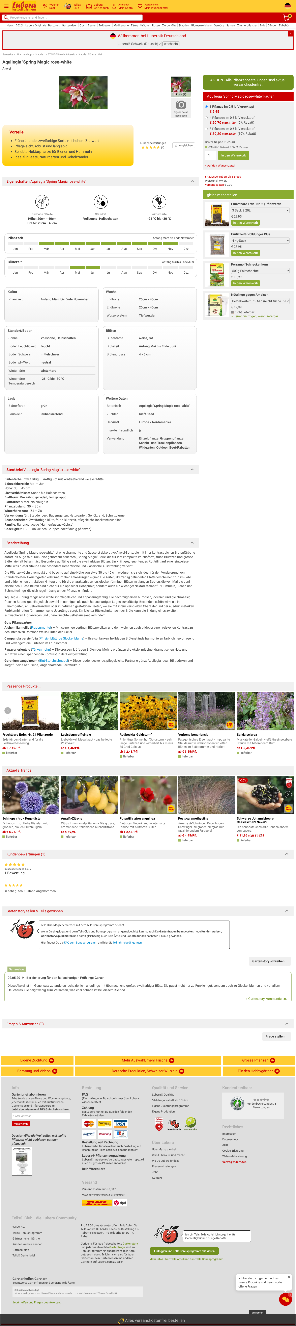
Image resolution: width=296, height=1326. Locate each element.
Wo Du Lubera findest (165, 1160)
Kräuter (145, 25)
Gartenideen (69, 25)
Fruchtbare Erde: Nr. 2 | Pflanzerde (256, 204)
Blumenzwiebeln (201, 25)
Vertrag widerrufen (234, 1162)
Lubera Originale (35, 25)
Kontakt (157, 1177)
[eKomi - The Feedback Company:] (237, 1103)
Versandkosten (214, 184)
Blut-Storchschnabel (53, 660)
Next (288, 710)
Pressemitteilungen (164, 1166)
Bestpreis (54, 25)
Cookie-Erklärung (233, 1150)
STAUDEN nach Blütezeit (61, 54)
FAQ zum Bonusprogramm (80, 942)
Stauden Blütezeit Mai (90, 54)
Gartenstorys (20, 1249)
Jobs (155, 1172)
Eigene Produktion (163, 1111)
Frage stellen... (277, 1036)
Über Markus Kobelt (164, 1149)
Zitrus (134, 25)
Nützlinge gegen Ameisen (249, 295)
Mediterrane (121, 25)
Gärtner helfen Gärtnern (27, 1238)
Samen (230, 25)
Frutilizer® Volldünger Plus (250, 234)
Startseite (8, 54)
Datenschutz (230, 1139)
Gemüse (219, 25)
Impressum (229, 1133)
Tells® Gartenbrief (23, 1255)
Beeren (92, 25)
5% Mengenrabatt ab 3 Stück (223, 176)
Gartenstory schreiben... (270, 961)
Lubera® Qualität (163, 1094)
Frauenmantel (41, 627)
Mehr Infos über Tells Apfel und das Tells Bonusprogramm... (187, 1259)
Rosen (156, 25)
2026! (19, 25)
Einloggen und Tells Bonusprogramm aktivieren (184, 1251)
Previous (7, 710)
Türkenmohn (41, 649)
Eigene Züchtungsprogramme (170, 1105)
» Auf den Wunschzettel (220, 165)
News (10, 25)
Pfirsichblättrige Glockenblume (61, 638)
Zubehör (284, 25)
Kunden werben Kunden (27, 1244)
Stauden (184, 25)
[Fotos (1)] (181, 86)
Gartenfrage (117, 1247)
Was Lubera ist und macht (168, 1155)
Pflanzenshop (24, 54)
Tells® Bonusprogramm (27, 1232)
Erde (262, 25)
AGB (225, 1145)
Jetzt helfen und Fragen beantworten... (37, 1302)
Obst (83, 25)
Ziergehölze (169, 25)
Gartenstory (130, 1243)
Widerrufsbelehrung (234, 1156)
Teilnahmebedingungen (127, 942)
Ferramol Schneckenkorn (249, 264)
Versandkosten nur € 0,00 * (99, 1189)
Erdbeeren (105, 25)
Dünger (272, 25)
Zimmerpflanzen (247, 25)
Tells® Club (19, 1227)
